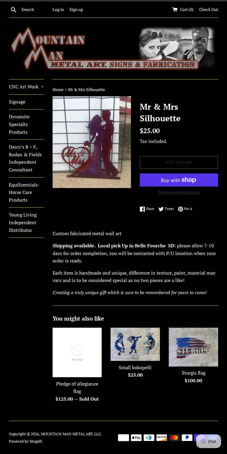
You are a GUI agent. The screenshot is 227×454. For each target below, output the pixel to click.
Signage (17, 101)
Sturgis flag (193, 372)
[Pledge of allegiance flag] (77, 352)
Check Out (208, 9)
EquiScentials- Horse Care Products (24, 192)
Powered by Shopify (26, 441)
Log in (58, 9)
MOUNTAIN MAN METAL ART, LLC (71, 434)
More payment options (179, 192)
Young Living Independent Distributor (23, 222)
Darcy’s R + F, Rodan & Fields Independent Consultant (25, 158)
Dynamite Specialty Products (19, 124)
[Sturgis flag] (193, 347)
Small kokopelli (135, 367)
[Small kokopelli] (135, 344)
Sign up (76, 9)
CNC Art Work (26, 86)
